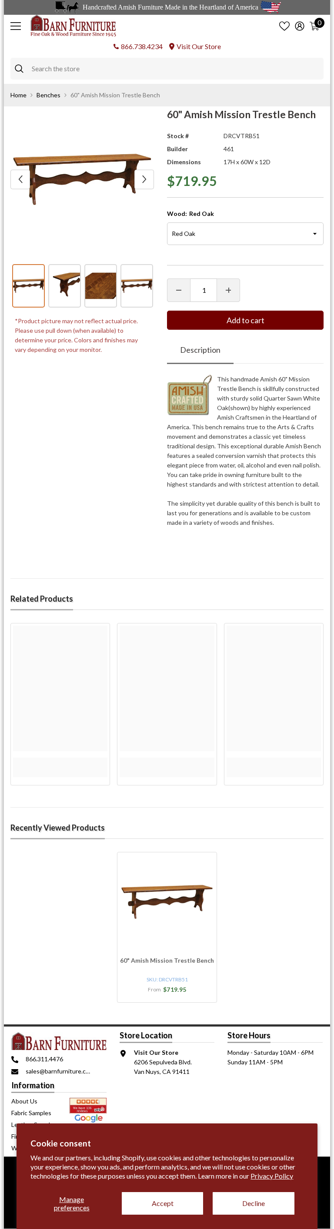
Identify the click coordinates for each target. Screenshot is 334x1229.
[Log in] (299, 26)
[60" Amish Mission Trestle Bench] (167, 902)
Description (200, 349)
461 (229, 148)
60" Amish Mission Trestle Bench (167, 960)
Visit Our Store (199, 46)
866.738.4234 (142, 46)
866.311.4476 (44, 1059)
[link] (60, 762)
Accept (163, 1203)
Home (18, 95)
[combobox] (175, 68)
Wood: (190, 213)
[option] (82, 179)
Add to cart (245, 320)
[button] (20, 179)
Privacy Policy (271, 1176)
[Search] (167, 69)
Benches (48, 95)
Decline (253, 1203)
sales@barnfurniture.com (60, 1071)
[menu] (15, 26)
